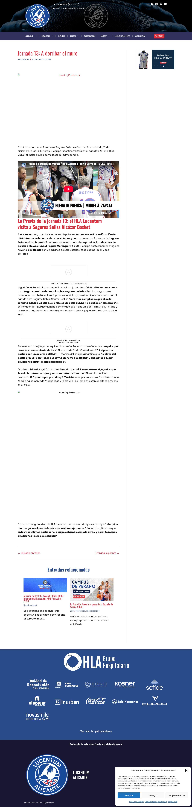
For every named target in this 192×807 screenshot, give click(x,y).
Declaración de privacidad (156, 802)
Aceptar (129, 795)
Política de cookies (136, 802)
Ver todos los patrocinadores (96, 731)
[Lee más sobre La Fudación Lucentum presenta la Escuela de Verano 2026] (92, 589)
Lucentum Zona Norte (122, 36)
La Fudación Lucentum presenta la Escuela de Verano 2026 (91, 605)
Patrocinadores (89, 36)
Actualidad (29, 36)
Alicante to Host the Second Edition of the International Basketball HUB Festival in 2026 (43, 598)
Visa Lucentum (140, 36)
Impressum (172, 802)
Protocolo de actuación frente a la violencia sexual (96, 744)
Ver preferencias (176, 795)
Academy (104, 36)
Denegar (153, 795)
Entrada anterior (29, 553)
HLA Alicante (46, 36)
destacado (80, 611)
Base (72, 611)
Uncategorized (23, 59)
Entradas (61, 36)
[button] (186, 770)
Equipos (73, 36)
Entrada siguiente (107, 553)
